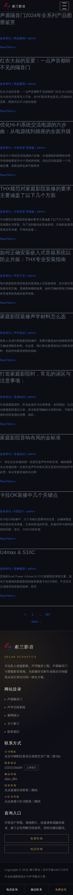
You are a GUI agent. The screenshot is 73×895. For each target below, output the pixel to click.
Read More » (8, 47)
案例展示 (13, 715)
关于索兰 (13, 723)
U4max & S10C (17, 552)
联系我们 (13, 731)
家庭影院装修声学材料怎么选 (33, 316)
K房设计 (19, 511)
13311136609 (13, 767)
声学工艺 (19, 275)
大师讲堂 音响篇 (24, 147)
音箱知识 (19, 397)
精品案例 (19, 38)
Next (36, 621)
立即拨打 (31, 767)
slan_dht (10, 779)
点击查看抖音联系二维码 (20, 790)
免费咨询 (36, 838)
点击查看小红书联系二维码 (22, 801)
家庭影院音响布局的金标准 (30, 438)
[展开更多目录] (64, 6)
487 (47, 615)
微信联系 (36, 889)
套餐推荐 (19, 568)
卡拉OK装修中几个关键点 (29, 495)
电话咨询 (36, 849)
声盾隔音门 (14, 699)
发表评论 (5, 38)
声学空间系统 (16, 707)
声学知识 (19, 333)
